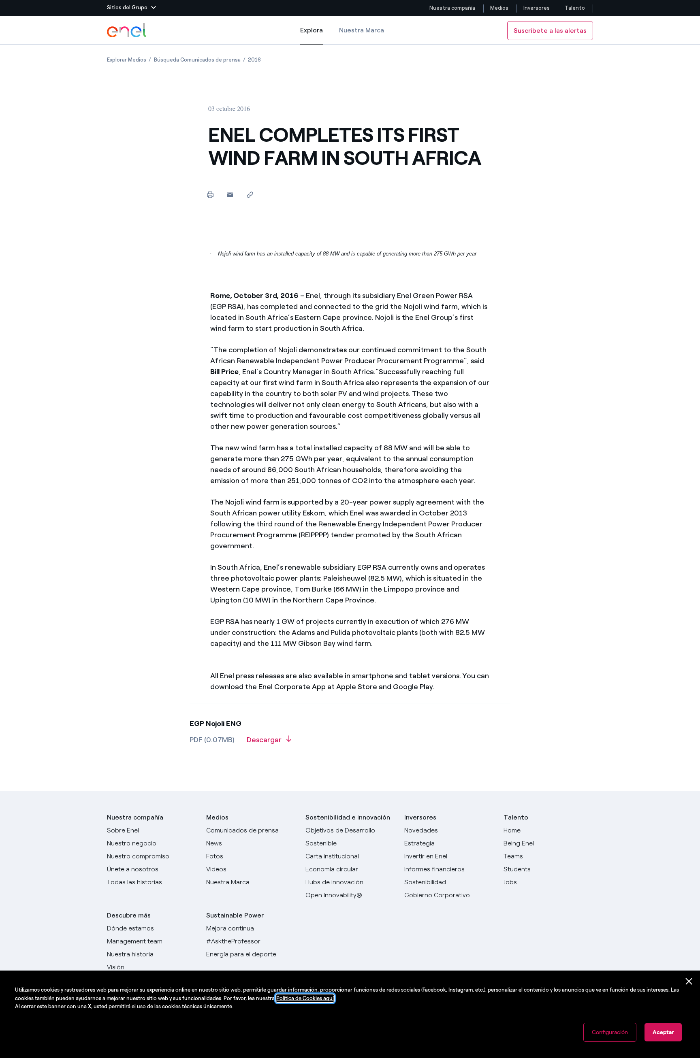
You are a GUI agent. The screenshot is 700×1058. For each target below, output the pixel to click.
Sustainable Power (235, 915)
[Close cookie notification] (689, 981)
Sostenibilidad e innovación (347, 817)
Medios (499, 8)
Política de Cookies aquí (305, 998)
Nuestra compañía (452, 8)
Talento (575, 8)
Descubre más (129, 915)
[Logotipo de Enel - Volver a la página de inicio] (127, 30)
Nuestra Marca (361, 30)
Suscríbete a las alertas (550, 30)
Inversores (536, 8)
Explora (311, 35)
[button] (131, 8)
